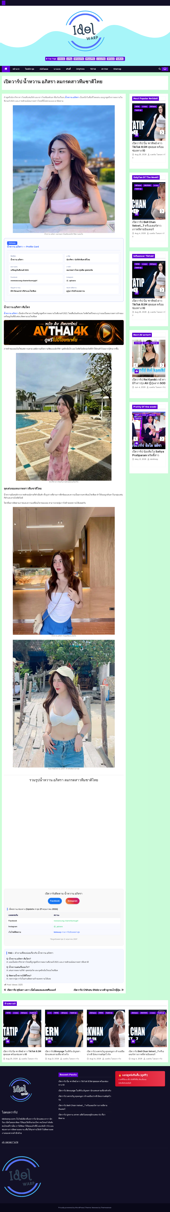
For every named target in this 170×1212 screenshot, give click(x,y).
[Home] (6, 69)
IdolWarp (153, 459)
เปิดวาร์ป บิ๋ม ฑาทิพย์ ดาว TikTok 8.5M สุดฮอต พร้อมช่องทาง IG (148, 147)
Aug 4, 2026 (140, 233)
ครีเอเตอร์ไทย (90, 59)
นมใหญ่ (69, 59)
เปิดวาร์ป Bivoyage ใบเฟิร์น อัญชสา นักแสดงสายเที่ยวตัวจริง (62, 1053)
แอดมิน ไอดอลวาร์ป (157, 387)
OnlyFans (80, 69)
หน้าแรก (16, 69)
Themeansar (106, 1207)
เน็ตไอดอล (110, 59)
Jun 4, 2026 (140, 387)
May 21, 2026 (141, 459)
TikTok (93, 69)
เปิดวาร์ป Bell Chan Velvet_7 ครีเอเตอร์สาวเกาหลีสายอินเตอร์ (146, 225)
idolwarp (61, 59)
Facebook (55, 901)
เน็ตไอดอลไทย (79, 59)
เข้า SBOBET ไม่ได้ (10, 1142)
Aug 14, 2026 (96, 1058)
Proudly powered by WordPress (71, 1207)
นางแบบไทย (101, 59)
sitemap (117, 69)
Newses (95, 1207)
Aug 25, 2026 (141, 154)
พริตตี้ (68, 69)
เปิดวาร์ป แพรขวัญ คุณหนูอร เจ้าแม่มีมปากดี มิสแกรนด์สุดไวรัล (105, 1053)
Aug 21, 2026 (54, 1058)
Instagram (72, 901)
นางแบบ (57, 69)
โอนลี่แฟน (119, 59)
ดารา (49, 1013)
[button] (160, 68)
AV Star (104, 69)
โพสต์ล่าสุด (29, 69)
